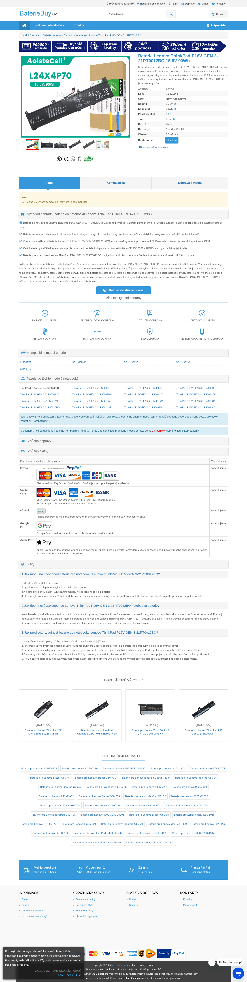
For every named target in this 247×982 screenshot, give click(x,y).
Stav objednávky (84, 910)
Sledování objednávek (152, 3)
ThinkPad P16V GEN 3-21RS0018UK (143, 401)
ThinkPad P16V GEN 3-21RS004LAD (195, 407)
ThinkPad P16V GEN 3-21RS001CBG (40, 407)
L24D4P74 (25, 362)
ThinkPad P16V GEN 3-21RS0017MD (39, 401)
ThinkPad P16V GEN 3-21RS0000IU (91, 388)
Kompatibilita (116, 182)
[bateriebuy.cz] (41, 16)
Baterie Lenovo (52, 35)
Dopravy (190, 3)
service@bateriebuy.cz (156, 146)
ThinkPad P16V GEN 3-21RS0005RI (195, 388)
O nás (205, 3)
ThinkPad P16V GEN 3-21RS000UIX (143, 394)
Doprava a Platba (190, 182)
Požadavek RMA (84, 905)
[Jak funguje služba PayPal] (171, 954)
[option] (75, 97)
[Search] (171, 14)
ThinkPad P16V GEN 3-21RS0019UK (195, 401)
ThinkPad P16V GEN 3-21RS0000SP (143, 388)
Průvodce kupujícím (120, 3)
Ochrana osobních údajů (34, 916)
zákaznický (159, 430)
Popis (49, 182)
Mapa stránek (189, 905)
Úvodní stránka (29, 35)
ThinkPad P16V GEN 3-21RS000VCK (196, 394)
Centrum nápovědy (85, 899)
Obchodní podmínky (32, 910)
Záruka (25, 905)
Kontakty (220, 3)
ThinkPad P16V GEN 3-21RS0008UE (39, 394)
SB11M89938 (79, 362)
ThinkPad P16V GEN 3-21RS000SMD (92, 394)
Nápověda (218, 25)
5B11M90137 (131, 362)
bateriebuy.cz (118, 965)
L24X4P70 (25, 369)
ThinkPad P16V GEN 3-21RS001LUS (91, 407)
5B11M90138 (183, 362)
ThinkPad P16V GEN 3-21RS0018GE (91, 401)
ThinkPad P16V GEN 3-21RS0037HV (143, 407)
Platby (174, 3)
